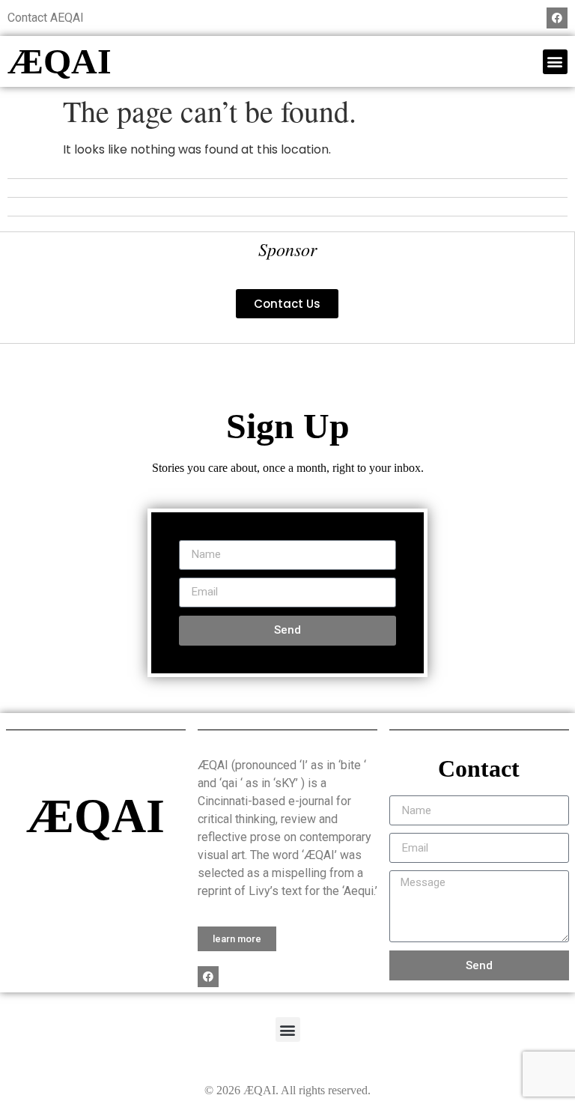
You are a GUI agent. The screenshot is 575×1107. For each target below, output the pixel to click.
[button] (555, 61)
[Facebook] (557, 17)
